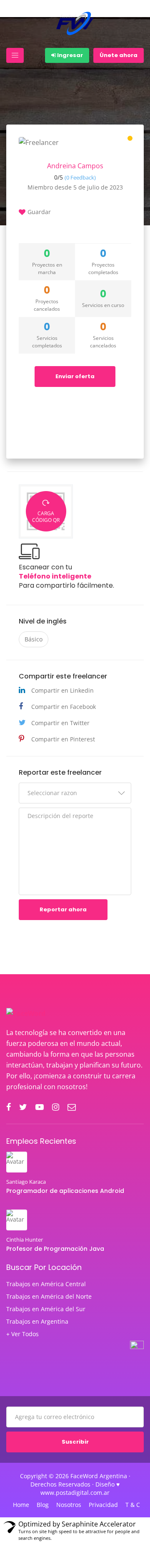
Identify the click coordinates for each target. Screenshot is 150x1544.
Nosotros (68, 1505)
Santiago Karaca (26, 1181)
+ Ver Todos (22, 1334)
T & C (132, 1505)
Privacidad (103, 1505)
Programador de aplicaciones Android (65, 1191)
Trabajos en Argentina (37, 1321)
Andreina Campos (75, 165)
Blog (43, 1505)
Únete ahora (119, 55)
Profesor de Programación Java (55, 1248)
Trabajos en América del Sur (45, 1309)
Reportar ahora (63, 909)
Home (21, 1505)
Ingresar (69, 55)
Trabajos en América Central (46, 1284)
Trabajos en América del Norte (49, 1296)
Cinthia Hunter (24, 1239)
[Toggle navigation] (15, 55)
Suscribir (75, 1442)
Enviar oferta (75, 376)
